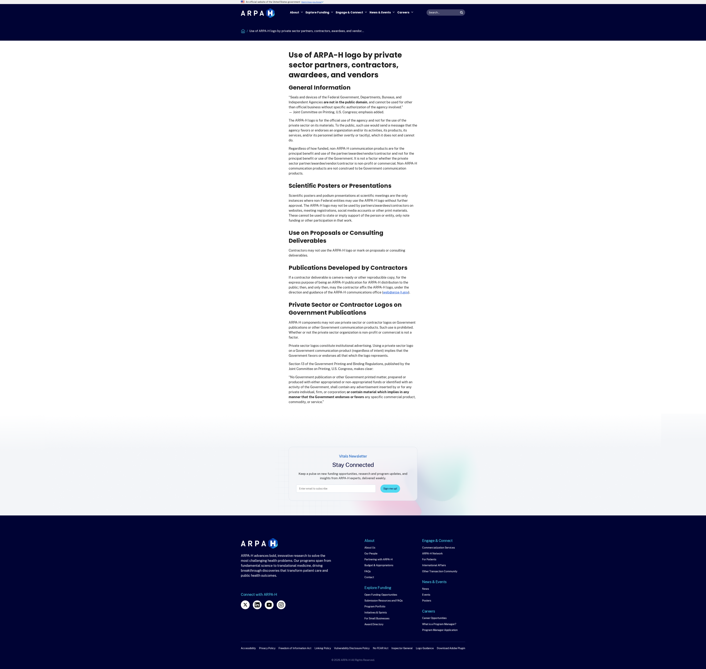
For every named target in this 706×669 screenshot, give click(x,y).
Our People (370, 553)
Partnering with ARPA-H (378, 559)
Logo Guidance (425, 648)
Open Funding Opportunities (380, 594)
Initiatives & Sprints (375, 612)
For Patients (429, 559)
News (425, 588)
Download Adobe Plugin (451, 648)
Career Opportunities (434, 618)
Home (243, 31)
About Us (369, 547)
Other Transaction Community (439, 571)
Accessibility (248, 648)
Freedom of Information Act (295, 648)
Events (426, 594)
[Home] (257, 13)
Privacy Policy (267, 648)
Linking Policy (323, 648)
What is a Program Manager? (439, 624)
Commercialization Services (438, 547)
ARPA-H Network (432, 553)
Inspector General (402, 648)
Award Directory (373, 624)
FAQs (367, 571)
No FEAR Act (380, 648)
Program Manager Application (440, 630)
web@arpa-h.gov (395, 292)
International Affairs (434, 565)
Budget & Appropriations (378, 565)
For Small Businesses (376, 618)
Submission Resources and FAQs (383, 600)
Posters (426, 600)
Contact (369, 577)
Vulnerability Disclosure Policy (352, 648)
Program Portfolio (374, 606)
